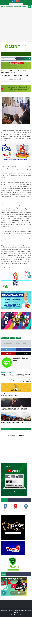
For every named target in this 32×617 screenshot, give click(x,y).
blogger (6, 429)
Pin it (10, 353)
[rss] (17, 1)
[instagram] (19, 1)
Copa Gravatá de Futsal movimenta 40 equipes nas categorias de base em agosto (15, 394)
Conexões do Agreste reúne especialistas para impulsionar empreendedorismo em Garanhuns (14, 408)
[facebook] (12, 1)
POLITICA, (8, 83)
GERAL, (4, 83)
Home (2, 70)
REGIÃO (17, 70)
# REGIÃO (18, 337)
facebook (26, 429)
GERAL (24, 6)
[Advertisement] (16, 25)
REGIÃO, (12, 83)
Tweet (10, 350)
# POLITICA (12, 337)
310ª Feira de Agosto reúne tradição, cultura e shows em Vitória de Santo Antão (15, 423)
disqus (15, 429)
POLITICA (12, 70)
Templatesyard (14, 610)
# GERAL (7, 337)
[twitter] (14, 1)
